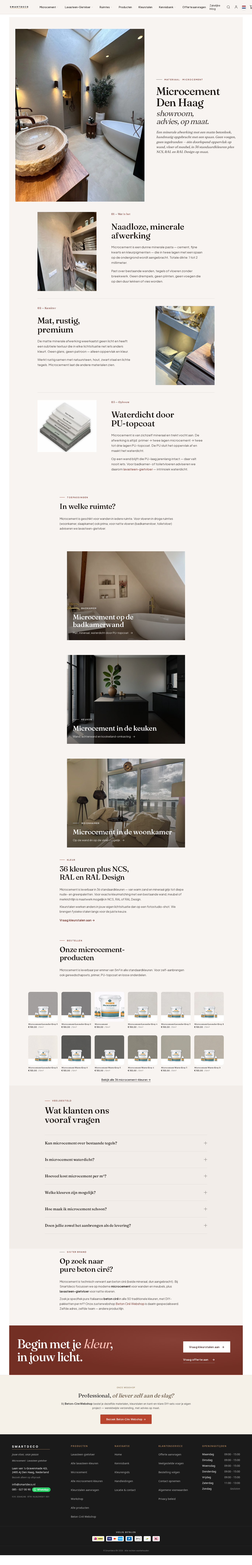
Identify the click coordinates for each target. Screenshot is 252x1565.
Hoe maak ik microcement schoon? (76, 1209)
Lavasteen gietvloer (83, 1454)
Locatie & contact (125, 1490)
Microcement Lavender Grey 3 (175, 1024)
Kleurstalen (145, 7)
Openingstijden (214, 1446)
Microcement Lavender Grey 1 (42, 1067)
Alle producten (80, 1507)
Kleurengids (122, 1472)
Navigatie (122, 1446)
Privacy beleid (167, 1499)
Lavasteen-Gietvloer (77, 7)
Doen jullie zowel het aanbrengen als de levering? (88, 1225)
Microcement (48, 7)
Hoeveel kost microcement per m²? (75, 1176)
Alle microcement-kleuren (87, 1481)
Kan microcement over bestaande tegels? (81, 1143)
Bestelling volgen (169, 1472)
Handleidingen (124, 1481)
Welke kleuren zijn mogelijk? (70, 1192)
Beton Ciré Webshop (130, 1304)
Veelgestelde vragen (171, 1463)
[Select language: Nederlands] (244, 7)
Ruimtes (105, 7)
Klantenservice (170, 1446)
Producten (125, 7)
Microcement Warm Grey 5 (108, 1067)
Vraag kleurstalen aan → (77, 920)
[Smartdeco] (19, 7)
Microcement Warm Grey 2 (207, 1067)
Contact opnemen (169, 1481)
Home (118, 1454)
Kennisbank (166, 7)
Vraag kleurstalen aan (204, 1347)
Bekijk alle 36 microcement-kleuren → (126, 1079)
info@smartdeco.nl (23, 1484)
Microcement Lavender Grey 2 (209, 1024)
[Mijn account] (236, 7)
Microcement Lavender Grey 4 (142, 1024)
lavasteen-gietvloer (138, 469)
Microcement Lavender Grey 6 (76, 1024)
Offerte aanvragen (194, 7)
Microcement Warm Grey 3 (174, 1067)
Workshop (77, 1499)
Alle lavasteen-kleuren (84, 1463)
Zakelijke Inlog (215, 7)
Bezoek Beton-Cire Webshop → (126, 1419)
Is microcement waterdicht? (69, 1159)
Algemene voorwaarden (173, 1490)
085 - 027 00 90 (21, 1489)
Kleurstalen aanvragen (85, 1490)
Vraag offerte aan (195, 1359)
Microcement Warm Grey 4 (141, 1067)
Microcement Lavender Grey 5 (43, 1024)
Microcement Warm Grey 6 (74, 1067)
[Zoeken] (228, 7)
